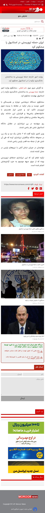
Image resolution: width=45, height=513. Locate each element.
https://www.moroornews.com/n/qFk (18, 184)
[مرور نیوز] (22, 9)
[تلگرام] (36, 188)
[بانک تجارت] (22, 428)
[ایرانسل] (22, 467)
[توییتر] (32, 188)
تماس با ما (40, 2)
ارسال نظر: (39, 367)
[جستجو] (42, 21)
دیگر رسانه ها (38, 477)
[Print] (37, 38)
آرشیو (28, 2)
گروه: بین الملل (9, 36)
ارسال (22, 398)
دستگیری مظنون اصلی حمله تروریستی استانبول (31, 229)
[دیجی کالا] (22, 29)
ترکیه (29, 175)
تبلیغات (22, 2)
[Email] (40, 38)
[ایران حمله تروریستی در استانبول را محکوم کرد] (22, 60)
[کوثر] (22, 453)
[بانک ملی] (22, 440)
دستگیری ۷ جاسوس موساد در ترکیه (34, 300)
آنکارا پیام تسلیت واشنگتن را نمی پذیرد (34, 336)
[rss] (7, 5)
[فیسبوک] (28, 188)
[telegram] (4, 5)
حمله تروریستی (33, 92)
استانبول (10, 175)
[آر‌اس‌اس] (40, 188)
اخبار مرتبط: (38, 194)
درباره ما (33, 2)
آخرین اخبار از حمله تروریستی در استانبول (33, 265)
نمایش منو (22, 16)
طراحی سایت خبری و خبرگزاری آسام (21, 509)
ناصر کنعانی (23, 88)
